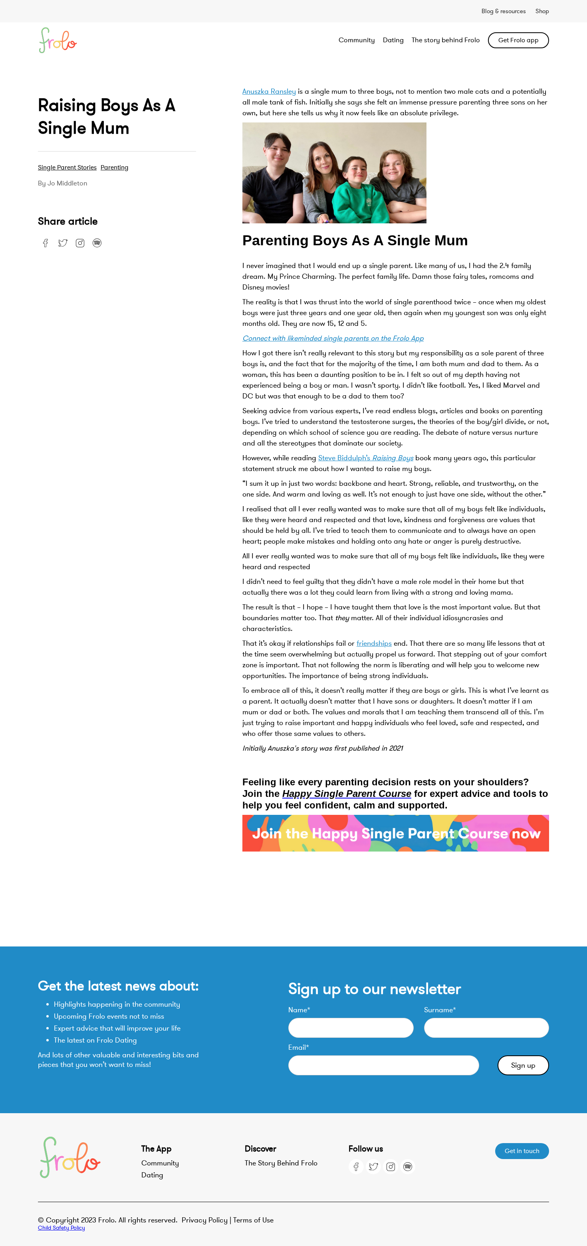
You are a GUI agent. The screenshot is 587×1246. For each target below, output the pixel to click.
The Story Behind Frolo (281, 1163)
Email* (298, 1047)
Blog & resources (504, 11)
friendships (374, 643)
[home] (89, 40)
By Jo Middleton (62, 183)
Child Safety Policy (61, 1228)
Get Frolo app (518, 40)
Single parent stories (67, 167)
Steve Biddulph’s (365, 458)
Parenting (115, 167)
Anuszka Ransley (269, 91)
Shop (542, 11)
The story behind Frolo (446, 40)
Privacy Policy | (207, 1220)
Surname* (440, 1010)
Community (357, 40)
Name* (299, 1010)
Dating (393, 40)
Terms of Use (253, 1220)
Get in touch (522, 1151)
